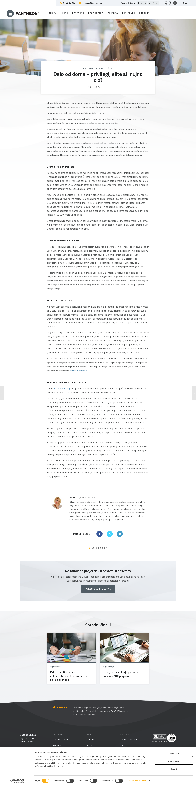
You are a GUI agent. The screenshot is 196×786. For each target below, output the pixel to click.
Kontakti (90, 745)
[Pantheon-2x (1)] (23, 13)
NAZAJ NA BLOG (99, 548)
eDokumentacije (78, 370)
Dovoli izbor (173, 761)
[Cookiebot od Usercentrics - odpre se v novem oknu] (17, 781)
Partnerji (57, 745)
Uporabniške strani (128, 739)
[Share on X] (110, 534)
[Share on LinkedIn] (120, 534)
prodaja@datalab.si (92, 2)
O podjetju (91, 739)
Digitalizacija (90, 68)
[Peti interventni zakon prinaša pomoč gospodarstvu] (194, 393)
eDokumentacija (62, 388)
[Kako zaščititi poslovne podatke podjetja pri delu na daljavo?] (2, 393)
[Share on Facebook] (99, 534)
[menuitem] (187, 13)
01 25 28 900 (69, 2)
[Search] (187, 13)
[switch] (70, 781)
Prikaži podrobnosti (137, 781)
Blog (121, 745)
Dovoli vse (174, 753)
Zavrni (174, 769)
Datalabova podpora (62, 739)
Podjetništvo (106, 68)
